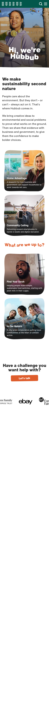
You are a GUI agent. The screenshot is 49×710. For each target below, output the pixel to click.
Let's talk (24, 378)
